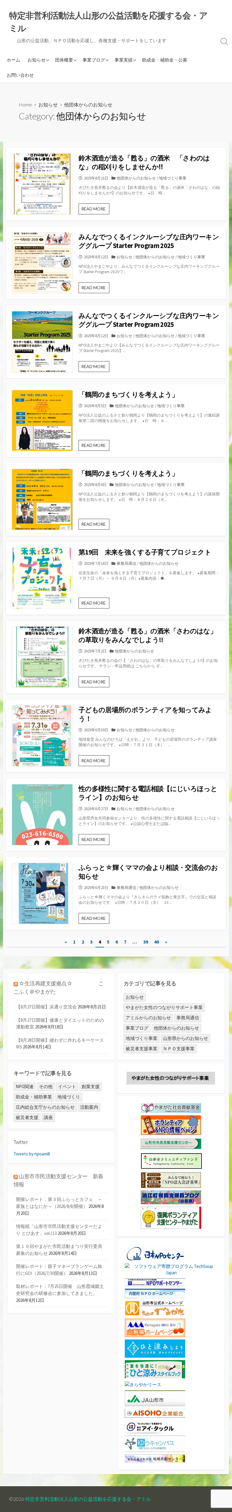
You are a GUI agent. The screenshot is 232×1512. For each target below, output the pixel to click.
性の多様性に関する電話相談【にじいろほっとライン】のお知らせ (148, 793)
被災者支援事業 (141, 1048)
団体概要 (64, 59)
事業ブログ (93, 59)
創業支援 (91, 1086)
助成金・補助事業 (34, 1097)
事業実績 (123, 59)
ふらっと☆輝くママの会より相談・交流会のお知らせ (148, 871)
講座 (48, 1117)
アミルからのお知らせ (148, 1018)
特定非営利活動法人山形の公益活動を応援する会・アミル (88, 1499)
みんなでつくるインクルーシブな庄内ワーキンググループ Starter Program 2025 (149, 241)
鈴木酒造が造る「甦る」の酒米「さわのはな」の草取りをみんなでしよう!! (148, 635)
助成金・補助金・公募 (164, 59)
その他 (46, 1086)
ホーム (13, 59)
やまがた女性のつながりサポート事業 (164, 1007)
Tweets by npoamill (32, 1154)
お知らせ (36, 59)
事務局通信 (126, 563)
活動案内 (89, 1107)
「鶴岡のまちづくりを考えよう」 (128, 394)
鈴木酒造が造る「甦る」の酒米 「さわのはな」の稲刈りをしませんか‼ (144, 162)
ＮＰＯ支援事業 (179, 1048)
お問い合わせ (20, 75)
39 (145, 942)
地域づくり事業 (172, 178)
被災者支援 (27, 1117)
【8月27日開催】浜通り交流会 (46, 1007)
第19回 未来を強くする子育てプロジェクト (145, 552)
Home (25, 104)
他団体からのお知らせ (136, 178)
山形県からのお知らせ (185, 1038)
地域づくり (68, 1097)
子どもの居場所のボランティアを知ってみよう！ (145, 714)
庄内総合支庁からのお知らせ (45, 1107)
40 (156, 942)
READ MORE (95, 210)
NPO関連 (25, 1086)
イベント (67, 1086)
